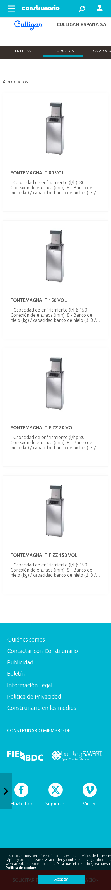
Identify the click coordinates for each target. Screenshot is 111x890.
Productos (63, 51)
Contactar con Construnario (42, 651)
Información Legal (29, 685)
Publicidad (20, 662)
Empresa (23, 51)
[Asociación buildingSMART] (77, 755)
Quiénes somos (26, 639)
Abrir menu (11, 8)
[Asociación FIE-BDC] (25, 755)
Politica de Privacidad (34, 696)
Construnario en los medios (41, 707)
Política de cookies (21, 868)
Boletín (16, 673)
